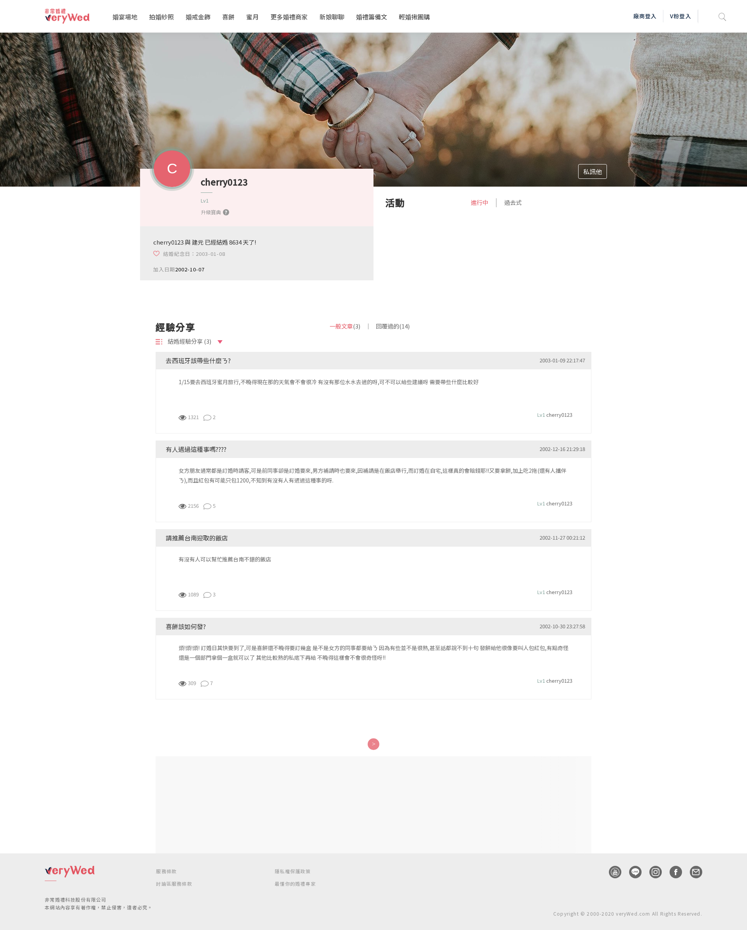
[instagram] (652, 872)
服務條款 (166, 871)
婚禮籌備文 (371, 16)
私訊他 (592, 171)
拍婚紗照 (161, 16)
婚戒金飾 (198, 16)
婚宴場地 (124, 16)
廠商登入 (645, 16)
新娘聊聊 (331, 16)
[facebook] (672, 872)
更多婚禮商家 (289, 16)
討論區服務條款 (174, 883)
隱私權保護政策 (292, 871)
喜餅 (228, 16)
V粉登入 (680, 16)
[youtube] (611, 872)
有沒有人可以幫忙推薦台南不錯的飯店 (225, 559)
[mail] (692, 872)
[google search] (722, 16)
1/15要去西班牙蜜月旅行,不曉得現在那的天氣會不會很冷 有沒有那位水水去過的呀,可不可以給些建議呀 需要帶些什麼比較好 (329, 382)
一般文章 (345, 326)
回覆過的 (393, 326)
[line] (631, 872)
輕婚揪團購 (414, 16)
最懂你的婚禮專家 (295, 883)
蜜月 (252, 16)
